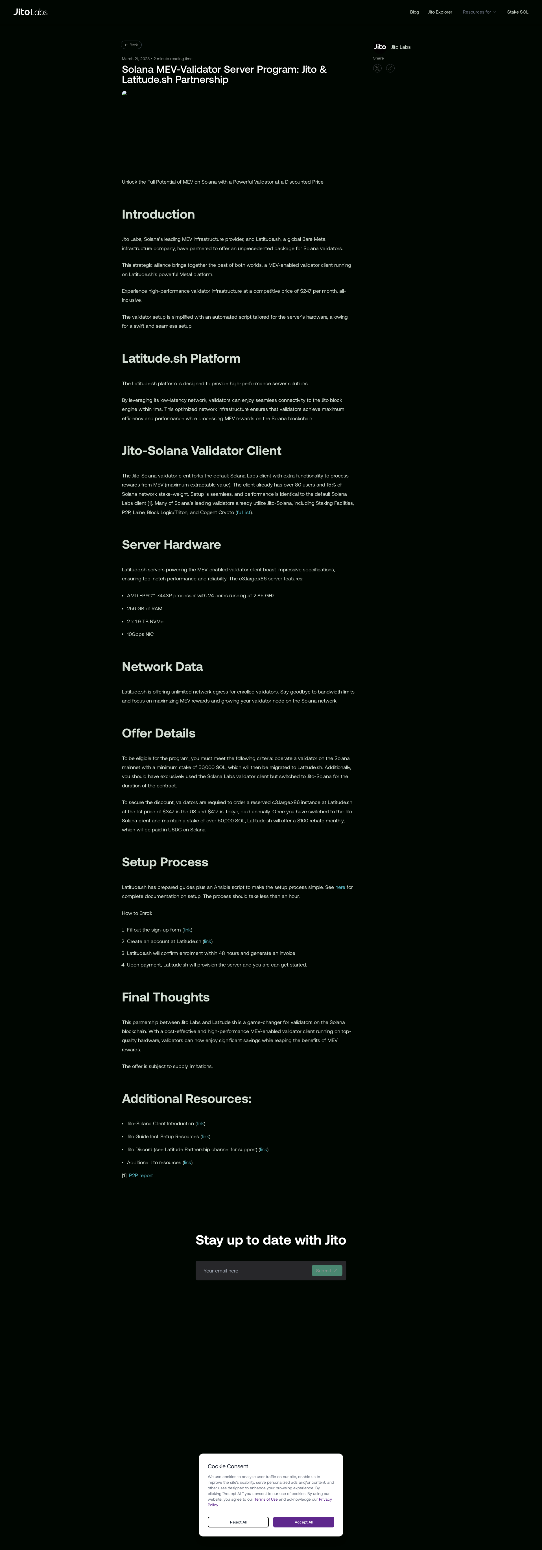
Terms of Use (266, 1499)
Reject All (238, 1522)
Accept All (304, 1522)
